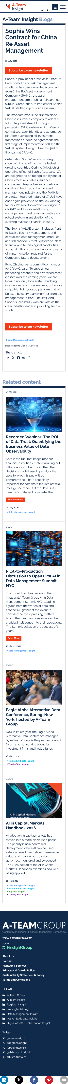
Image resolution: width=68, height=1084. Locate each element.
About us (8, 956)
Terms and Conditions (16, 979)
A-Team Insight (16, 999)
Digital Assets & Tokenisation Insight (28, 1023)
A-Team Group (16, 995)
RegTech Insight (16, 891)
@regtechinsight (17, 1042)
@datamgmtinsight (18, 1052)
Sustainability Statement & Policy (23, 975)
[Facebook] (34, 1080)
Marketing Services (14, 965)
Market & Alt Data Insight (21, 761)
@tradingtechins (17, 1047)
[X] (19, 1080)
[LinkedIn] (4, 1080)
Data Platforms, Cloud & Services (21, 346)
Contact (7, 961)
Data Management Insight (21, 340)
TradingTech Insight (18, 764)
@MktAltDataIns (16, 1057)
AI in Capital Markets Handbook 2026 (25, 825)
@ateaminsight (16, 1038)
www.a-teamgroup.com (17, 937)
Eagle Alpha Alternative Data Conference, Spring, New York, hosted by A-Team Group (33, 716)
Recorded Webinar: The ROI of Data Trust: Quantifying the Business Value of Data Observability (33, 444)
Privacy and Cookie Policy (18, 970)
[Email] (64, 1080)
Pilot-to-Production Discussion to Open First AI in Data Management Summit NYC (33, 578)
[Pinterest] (49, 1080)
